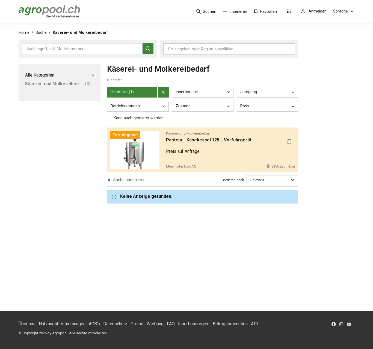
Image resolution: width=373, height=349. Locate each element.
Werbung (155, 323)
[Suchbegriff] (148, 48)
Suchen (209, 11)
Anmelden (318, 11)
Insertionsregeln (193, 323)
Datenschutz (115, 323)
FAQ (171, 323)
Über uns (27, 323)
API (254, 323)
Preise (137, 323)
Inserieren (238, 11)
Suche (41, 32)
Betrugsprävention (230, 323)
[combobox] (250, 180)
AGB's (94, 323)
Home (24, 32)
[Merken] (289, 141)
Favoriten (268, 11)
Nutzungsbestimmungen (62, 323)
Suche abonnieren (129, 179)
